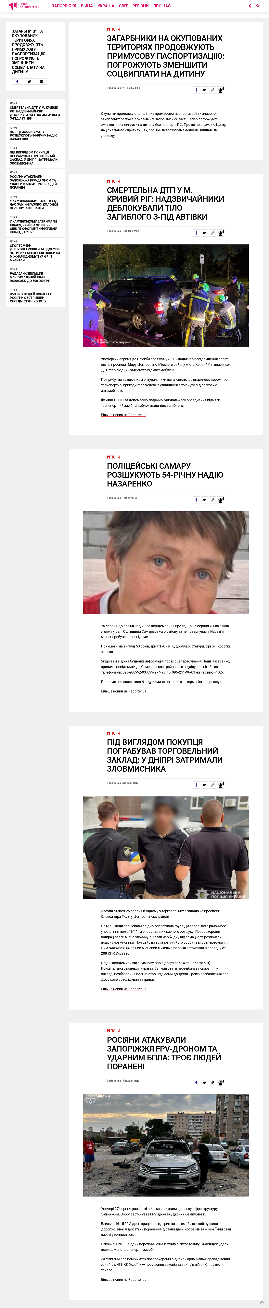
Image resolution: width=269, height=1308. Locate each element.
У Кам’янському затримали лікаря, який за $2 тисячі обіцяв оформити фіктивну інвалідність (33, 227)
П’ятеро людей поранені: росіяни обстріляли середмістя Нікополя (31, 298)
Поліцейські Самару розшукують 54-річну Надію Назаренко (34, 135)
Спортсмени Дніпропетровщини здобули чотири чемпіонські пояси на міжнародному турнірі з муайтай (35, 253)
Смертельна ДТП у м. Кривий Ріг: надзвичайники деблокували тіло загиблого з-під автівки (35, 113)
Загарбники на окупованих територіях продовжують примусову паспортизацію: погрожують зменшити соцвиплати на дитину (29, 51)
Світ (123, 6)
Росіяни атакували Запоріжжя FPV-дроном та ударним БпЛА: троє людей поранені (33, 182)
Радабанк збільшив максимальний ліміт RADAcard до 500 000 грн (30, 277)
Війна (87, 6)
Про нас (162, 6)
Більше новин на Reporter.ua (123, 405)
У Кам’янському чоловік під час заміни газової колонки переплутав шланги (34, 204)
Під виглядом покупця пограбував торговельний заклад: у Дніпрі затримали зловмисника (34, 158)
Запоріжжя (64, 6)
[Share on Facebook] (17, 81)
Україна (105, 6)
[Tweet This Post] (29, 81)
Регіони (141, 6)
